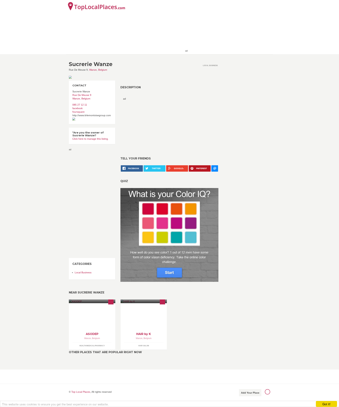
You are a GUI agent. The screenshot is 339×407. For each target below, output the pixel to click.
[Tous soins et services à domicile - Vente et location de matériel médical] (92, 301)
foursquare (78, 111)
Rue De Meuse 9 (81, 95)
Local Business (83, 272)
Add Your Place (250, 392)
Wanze (93, 69)
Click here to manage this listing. (90, 138)
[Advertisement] (229, 27)
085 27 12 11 (79, 104)
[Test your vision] (169, 234)
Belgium (102, 69)
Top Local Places (80, 391)
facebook (77, 108)
